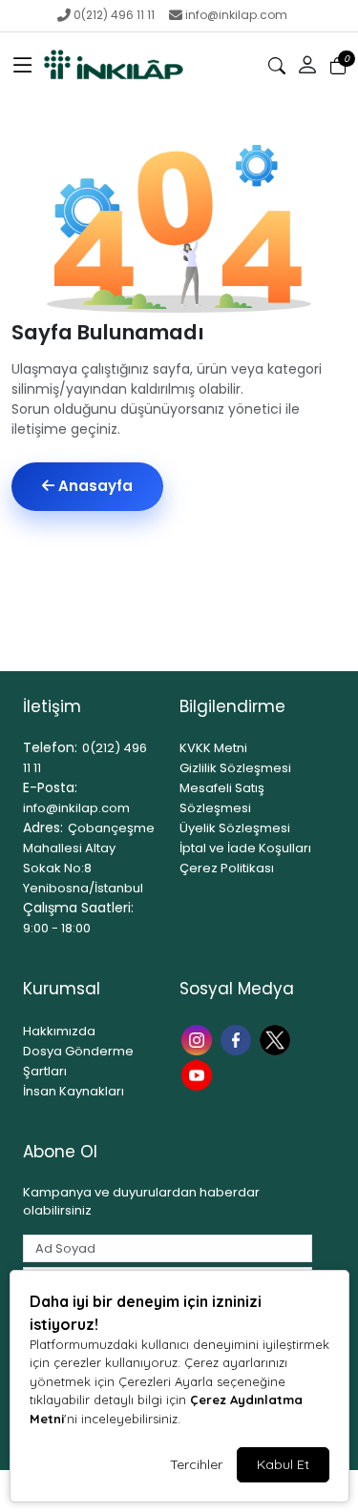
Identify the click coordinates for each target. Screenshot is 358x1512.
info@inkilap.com (236, 15)
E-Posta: (50, 787)
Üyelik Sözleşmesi (234, 828)
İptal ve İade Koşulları (245, 848)
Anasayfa (93, 486)
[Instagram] (199, 1038)
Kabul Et (283, 1464)
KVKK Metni (213, 748)
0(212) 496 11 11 (114, 15)
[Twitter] (277, 1038)
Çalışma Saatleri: (78, 907)
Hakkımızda (59, 1031)
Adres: (43, 827)
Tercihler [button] (196, 1464)
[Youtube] (199, 1074)
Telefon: (50, 747)
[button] (23, 66)
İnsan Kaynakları (73, 1091)
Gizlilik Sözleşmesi (235, 768)
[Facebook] (238, 1038)
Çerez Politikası (226, 868)
